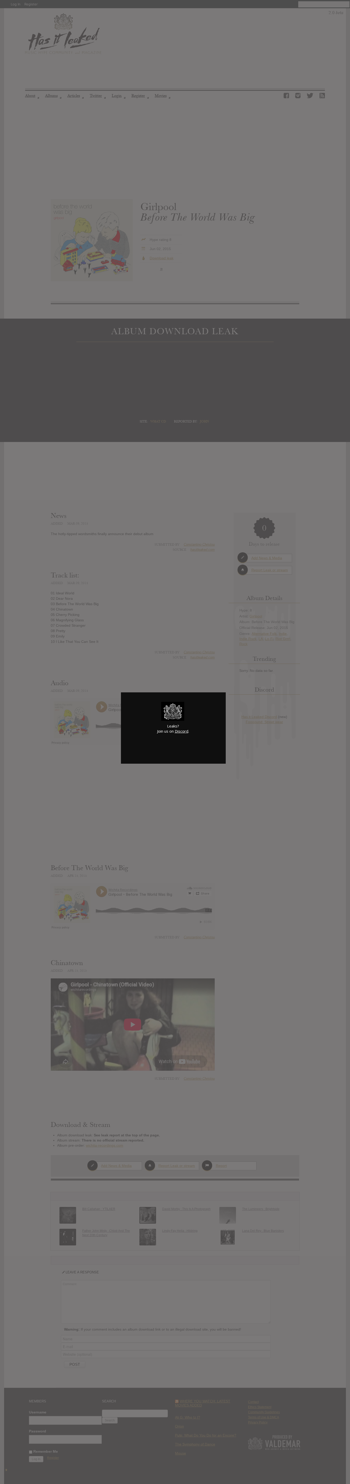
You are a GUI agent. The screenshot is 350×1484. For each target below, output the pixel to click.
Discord (181, 731)
